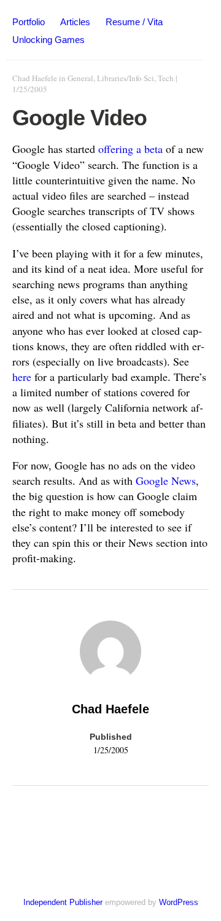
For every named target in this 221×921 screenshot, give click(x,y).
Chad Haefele (34, 78)
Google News (166, 480)
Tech (166, 78)
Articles (75, 22)
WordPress (178, 902)
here (21, 376)
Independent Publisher (63, 902)
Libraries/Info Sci (125, 78)
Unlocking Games (48, 39)
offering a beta (130, 148)
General (80, 78)
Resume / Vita (134, 22)
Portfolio (28, 22)
